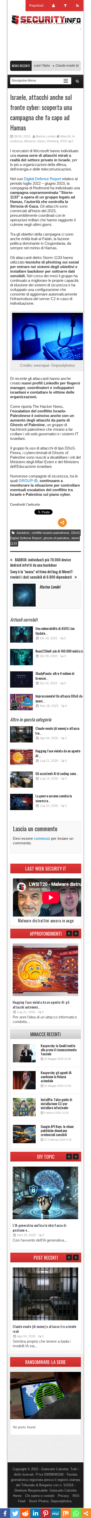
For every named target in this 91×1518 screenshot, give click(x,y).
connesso (42, 838)
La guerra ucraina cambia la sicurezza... (53, 798)
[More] (62, 522)
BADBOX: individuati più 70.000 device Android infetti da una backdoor (40, 562)
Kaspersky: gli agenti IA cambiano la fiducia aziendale (56, 1076)
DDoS (75, 533)
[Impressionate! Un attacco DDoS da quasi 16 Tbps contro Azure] (21, 703)
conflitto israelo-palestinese (50, 533)
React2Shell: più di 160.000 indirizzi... (60, 651)
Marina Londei (46, 136)
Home (17, 1496)
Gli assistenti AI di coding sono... (56, 773)
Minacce (30, 141)
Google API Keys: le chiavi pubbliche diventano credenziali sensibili (57, 1130)
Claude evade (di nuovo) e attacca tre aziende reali (44, 1329)
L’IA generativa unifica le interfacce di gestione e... (39, 1227)
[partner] (45, 58)
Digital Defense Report (42, 179)
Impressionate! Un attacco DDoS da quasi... (58, 698)
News (41, 141)
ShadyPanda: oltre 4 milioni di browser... (54, 676)
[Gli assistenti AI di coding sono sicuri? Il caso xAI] (21, 781)
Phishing (53, 141)
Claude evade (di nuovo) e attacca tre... (57, 730)
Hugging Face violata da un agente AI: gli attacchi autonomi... (41, 1004)
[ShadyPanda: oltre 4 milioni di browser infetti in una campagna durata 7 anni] (21, 680)
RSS (63, 141)
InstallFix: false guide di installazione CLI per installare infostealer (56, 1103)
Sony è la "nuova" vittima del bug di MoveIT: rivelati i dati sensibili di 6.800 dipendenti (41, 574)
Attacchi (65, 136)
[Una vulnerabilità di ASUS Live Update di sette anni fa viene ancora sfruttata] (21, 635)
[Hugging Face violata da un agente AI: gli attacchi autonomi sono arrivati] (21, 758)
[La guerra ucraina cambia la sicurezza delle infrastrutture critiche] (21, 803)
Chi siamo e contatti (39, 1496)
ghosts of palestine (56, 538)
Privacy (63, 1496)
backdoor (23, 533)
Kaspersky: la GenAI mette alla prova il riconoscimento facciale (59, 1049)
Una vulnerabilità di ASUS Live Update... (55, 631)
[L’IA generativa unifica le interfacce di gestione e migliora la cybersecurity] (45, 1218)
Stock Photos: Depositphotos (50, 1501)
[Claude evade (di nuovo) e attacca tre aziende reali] (21, 735)
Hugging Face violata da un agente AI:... (57, 753)
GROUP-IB (28, 480)
